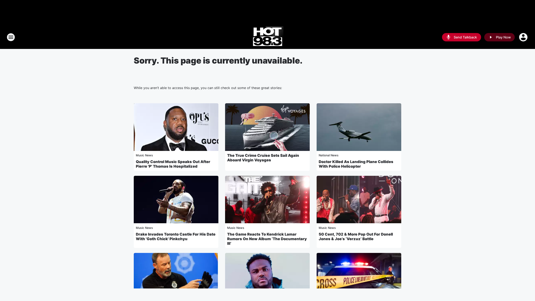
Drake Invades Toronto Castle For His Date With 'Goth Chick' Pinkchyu (175, 236)
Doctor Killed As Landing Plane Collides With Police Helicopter (356, 163)
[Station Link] (267, 37)
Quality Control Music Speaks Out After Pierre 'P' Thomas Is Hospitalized (173, 163)
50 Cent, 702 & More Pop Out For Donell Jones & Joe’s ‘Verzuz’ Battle (356, 236)
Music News (144, 155)
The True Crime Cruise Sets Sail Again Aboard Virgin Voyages (263, 157)
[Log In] (523, 37)
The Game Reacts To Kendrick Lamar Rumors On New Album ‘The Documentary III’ (267, 239)
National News (329, 155)
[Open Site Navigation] (11, 37)
